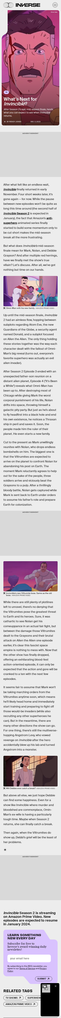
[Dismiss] (55, 986)
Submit (41, 978)
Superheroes (36, 997)
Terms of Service (27, 968)
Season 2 (16, 213)
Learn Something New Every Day (24, 936)
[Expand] (44, 986)
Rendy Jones (15, 122)
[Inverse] (28, 5)
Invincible (9, 189)
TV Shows (12, 997)
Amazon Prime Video (19, 1004)
